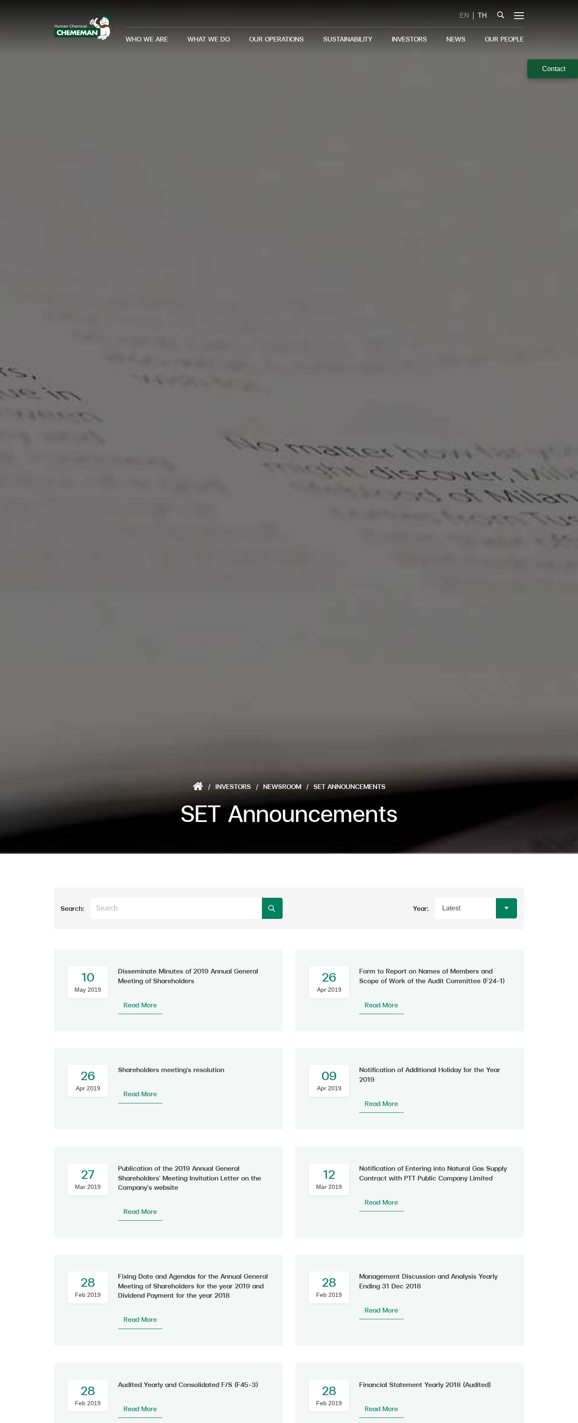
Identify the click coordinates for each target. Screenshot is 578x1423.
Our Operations (276, 39)
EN (464, 15)
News (455, 39)
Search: (72, 908)
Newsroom (282, 786)
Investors (409, 39)
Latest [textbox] (451, 908)
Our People (504, 39)
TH (482, 15)
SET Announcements (349, 786)
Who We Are (147, 39)
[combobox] (476, 908)
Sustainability (347, 39)
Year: (421, 908)
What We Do (208, 39)
